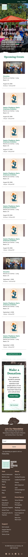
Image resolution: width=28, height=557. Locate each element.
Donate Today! (14, 396)
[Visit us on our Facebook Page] (6, 554)
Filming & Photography (18, 504)
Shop (18, 1)
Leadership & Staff (20, 479)
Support (24, 1)
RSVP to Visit (5, 477)
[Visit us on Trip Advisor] (21, 554)
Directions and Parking (6, 481)
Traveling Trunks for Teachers (7, 514)
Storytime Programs (7, 507)
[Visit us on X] (12, 554)
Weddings (17, 507)
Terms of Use (5, 534)
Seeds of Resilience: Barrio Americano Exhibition (11, 108)
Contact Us (18, 492)
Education (5, 500)
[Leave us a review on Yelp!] (18, 554)
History (17, 482)
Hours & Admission (7, 474)
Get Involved (14, 405)
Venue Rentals (19, 500)
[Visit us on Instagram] (9, 554)
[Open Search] (21, 7)
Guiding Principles (20, 477)
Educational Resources (5, 504)
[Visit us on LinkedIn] (15, 554)
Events (4, 490)
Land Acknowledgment (20, 488)
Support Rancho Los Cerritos (6, 530)
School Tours (5, 510)
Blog (3, 493)
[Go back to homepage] (7, 7)
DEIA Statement (19, 485)
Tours (3, 484)
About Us (17, 474)
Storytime (6, 76)
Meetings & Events (20, 510)
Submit (14, 446)
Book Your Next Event (18, 518)
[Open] (24, 7)
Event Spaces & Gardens (19, 514)
